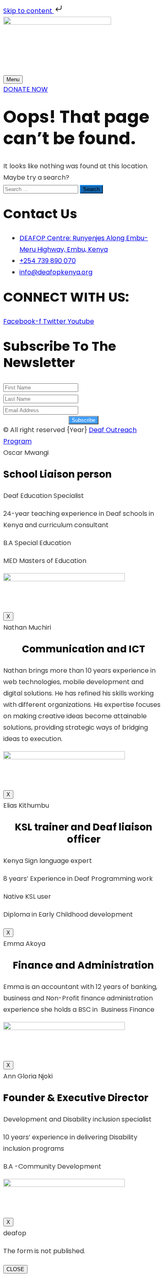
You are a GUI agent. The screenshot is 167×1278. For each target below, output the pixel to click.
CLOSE (15, 1269)
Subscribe (83, 420)
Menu (12, 79)
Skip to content (28, 10)
